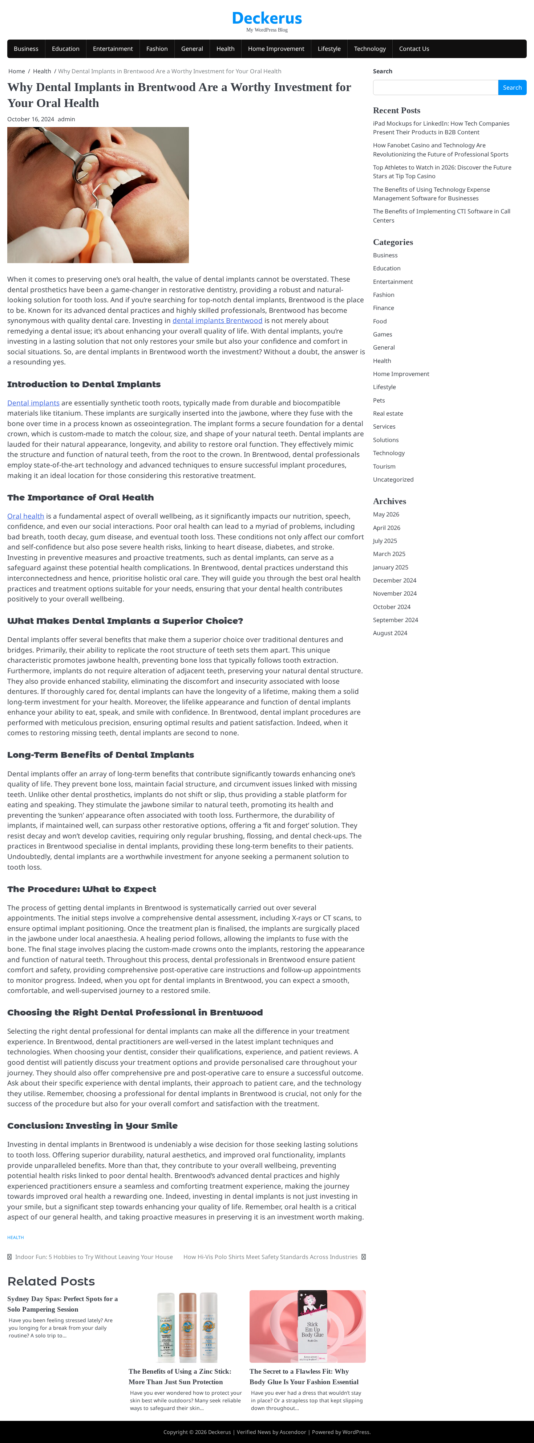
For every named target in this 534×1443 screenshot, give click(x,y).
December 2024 (394, 581)
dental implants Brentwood (218, 320)
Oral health (25, 516)
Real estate (388, 414)
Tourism (384, 466)
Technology (370, 49)
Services (384, 427)
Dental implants (33, 403)
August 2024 (390, 633)
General (192, 49)
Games (382, 335)
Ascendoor (293, 1431)
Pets (379, 400)
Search (383, 71)
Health (226, 49)
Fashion (157, 49)
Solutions (386, 440)
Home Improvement (276, 49)
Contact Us (414, 49)
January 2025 (390, 567)
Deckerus (267, 17)
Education (66, 49)
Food (380, 321)
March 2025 (389, 554)
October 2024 (391, 607)
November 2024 (395, 594)
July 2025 (385, 541)
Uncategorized (393, 479)
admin (66, 119)
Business (26, 49)
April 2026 (386, 528)
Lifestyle (329, 49)
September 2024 (395, 620)
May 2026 (386, 515)
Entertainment (113, 49)
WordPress (356, 1431)
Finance (383, 308)
